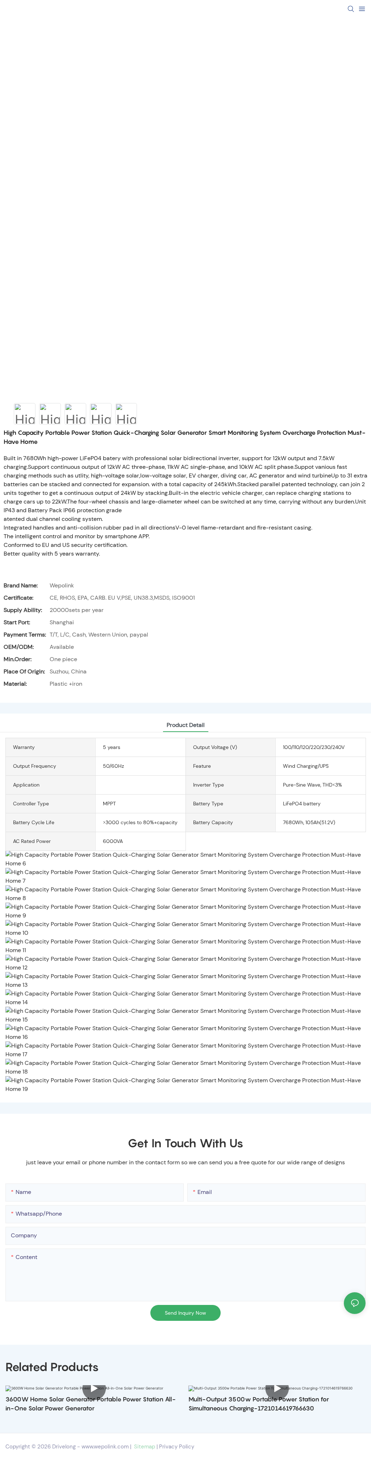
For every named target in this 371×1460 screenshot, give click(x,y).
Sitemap (144, 1446)
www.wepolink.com (105, 1446)
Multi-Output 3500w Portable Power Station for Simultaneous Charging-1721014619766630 (258, 1404)
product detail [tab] (186, 725)
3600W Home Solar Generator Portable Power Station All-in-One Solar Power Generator (90, 1404)
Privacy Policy (176, 1446)
